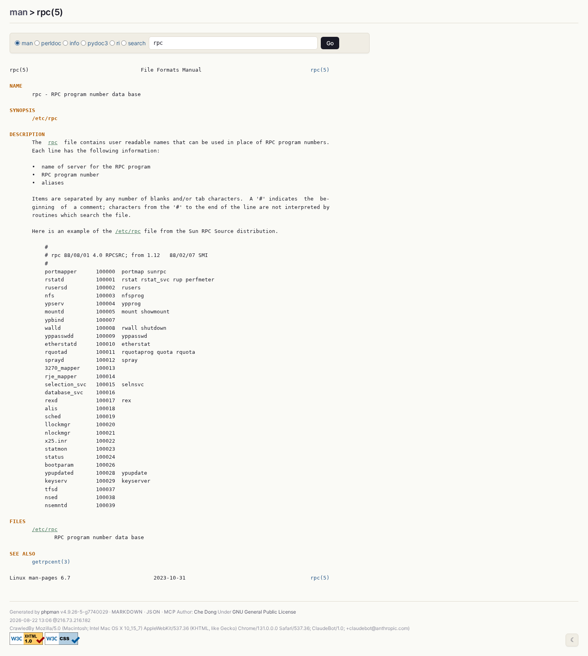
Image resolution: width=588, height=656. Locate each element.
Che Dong (205, 612)
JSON (153, 612)
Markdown (127, 612)
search (137, 43)
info (74, 43)
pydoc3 (98, 43)
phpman (50, 612)
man (19, 12)
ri (118, 43)
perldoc (51, 43)
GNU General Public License (264, 612)
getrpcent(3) (51, 562)
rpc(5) (320, 70)
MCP (170, 612)
